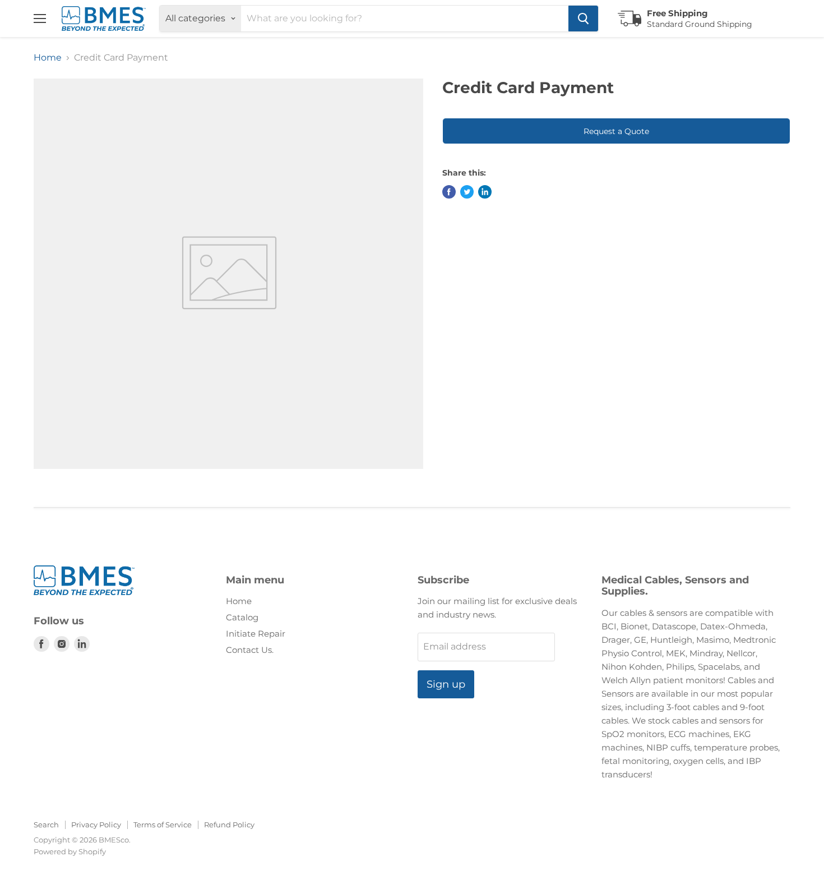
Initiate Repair (255, 633)
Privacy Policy (96, 824)
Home (48, 58)
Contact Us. (250, 649)
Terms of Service (162, 824)
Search (46, 824)
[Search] (583, 18)
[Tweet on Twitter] (467, 192)
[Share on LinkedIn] (485, 192)
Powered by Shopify (70, 851)
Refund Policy (229, 824)
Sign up (446, 684)
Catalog (242, 617)
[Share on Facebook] (449, 192)
